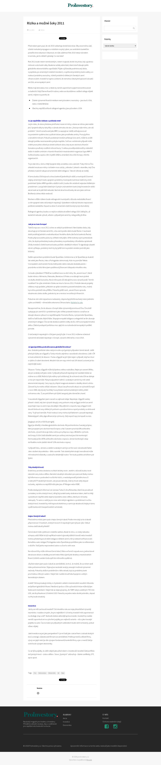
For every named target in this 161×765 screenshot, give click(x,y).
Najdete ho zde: (77, 302)
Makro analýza (42, 673)
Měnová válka (51, 673)
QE (58, 673)
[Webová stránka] (38, 693)
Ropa (63, 673)
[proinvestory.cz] (80, 5)
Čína (35, 673)
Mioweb (89, 760)
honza (42, 30)
